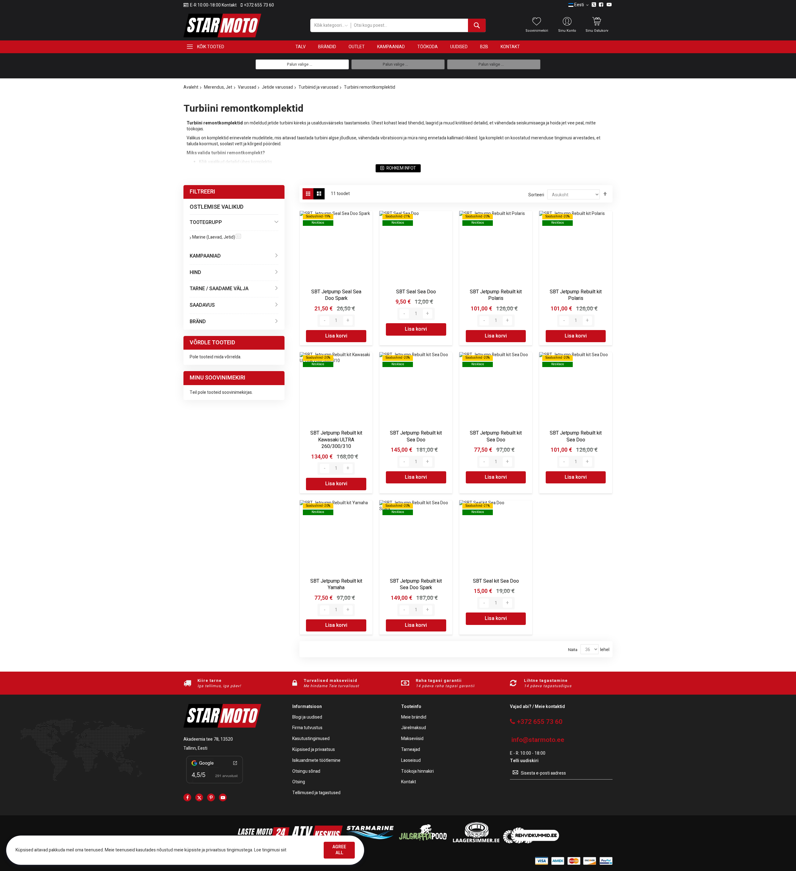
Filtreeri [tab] (202, 192)
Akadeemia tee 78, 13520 (208, 739)
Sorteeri (536, 195)
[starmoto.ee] (222, 25)
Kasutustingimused (311, 739)
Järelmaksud (413, 728)
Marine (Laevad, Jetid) (216, 237)
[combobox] (418, 25)
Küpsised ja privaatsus (313, 750)
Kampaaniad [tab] (205, 256)
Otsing (298, 782)
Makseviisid (412, 739)
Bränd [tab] (198, 321)
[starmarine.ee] (370, 842)
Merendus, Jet (218, 87)
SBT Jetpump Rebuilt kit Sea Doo (416, 436)
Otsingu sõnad (306, 772)
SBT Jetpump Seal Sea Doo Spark (336, 295)
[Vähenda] (324, 320)
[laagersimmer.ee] (476, 842)
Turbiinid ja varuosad (318, 87)
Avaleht (190, 87)
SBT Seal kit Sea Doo (496, 581)
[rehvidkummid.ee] (531, 842)
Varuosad (247, 87)
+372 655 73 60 (259, 5)
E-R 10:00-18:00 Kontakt (213, 5)
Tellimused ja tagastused (316, 793)
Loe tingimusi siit (270, 850)
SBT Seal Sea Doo (416, 292)
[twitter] (199, 797)
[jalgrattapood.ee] (423, 842)
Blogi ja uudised (307, 717)
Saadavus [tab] (202, 305)
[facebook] (187, 797)
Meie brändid (413, 717)
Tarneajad (410, 750)
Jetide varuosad (277, 87)
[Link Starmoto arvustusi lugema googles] (214, 784)
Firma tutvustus (307, 728)
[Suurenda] (348, 320)
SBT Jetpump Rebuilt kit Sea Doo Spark (416, 584)
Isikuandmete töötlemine (316, 761)
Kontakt (408, 782)
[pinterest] (211, 797)
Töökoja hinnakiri (417, 772)
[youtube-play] (223, 797)
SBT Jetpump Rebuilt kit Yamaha (336, 584)
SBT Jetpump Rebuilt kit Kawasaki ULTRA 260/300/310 (336, 439)
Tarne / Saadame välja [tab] (219, 288)
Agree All (339, 850)
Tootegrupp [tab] (206, 222)
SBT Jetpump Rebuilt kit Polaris (496, 295)
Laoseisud (411, 761)
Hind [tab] (195, 272)
